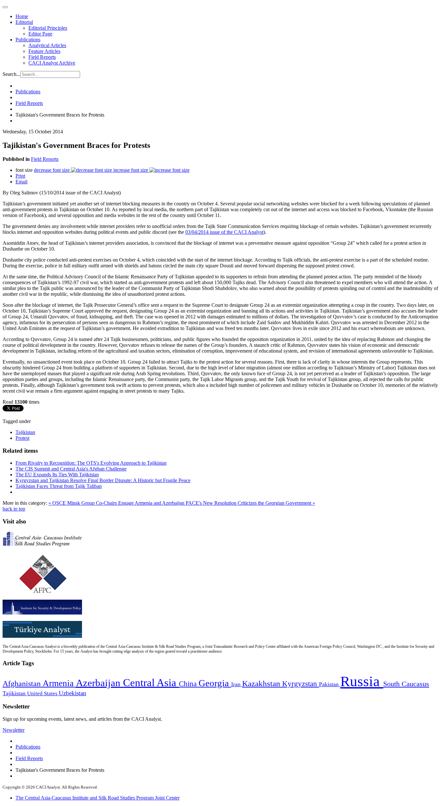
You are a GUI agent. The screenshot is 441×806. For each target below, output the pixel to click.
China (189, 684)
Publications (27, 39)
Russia (361, 681)
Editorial (24, 22)
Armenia (59, 683)
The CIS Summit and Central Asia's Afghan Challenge (71, 468)
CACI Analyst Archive (51, 63)
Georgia (215, 683)
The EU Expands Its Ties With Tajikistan (57, 474)
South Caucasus (406, 684)
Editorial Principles (47, 28)
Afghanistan (23, 683)
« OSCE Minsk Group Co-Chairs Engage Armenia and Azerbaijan (117, 503)
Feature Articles (44, 51)
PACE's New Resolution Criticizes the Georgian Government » (250, 503)
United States (43, 693)
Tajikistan (25, 432)
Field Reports (42, 57)
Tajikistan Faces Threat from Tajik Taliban (58, 486)
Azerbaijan (99, 682)
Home (21, 16)
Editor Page (40, 33)
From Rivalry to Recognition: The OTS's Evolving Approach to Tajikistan (91, 463)
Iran (236, 684)
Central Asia (151, 682)
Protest (22, 438)
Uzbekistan (72, 693)
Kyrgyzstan (300, 684)
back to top (14, 509)
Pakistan (329, 684)
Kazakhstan (262, 683)
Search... (11, 74)
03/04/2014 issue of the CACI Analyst (224, 232)
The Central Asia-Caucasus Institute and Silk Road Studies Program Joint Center (97, 798)
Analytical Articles (47, 45)
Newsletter (14, 730)
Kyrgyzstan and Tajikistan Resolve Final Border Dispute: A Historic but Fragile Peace (102, 480)
